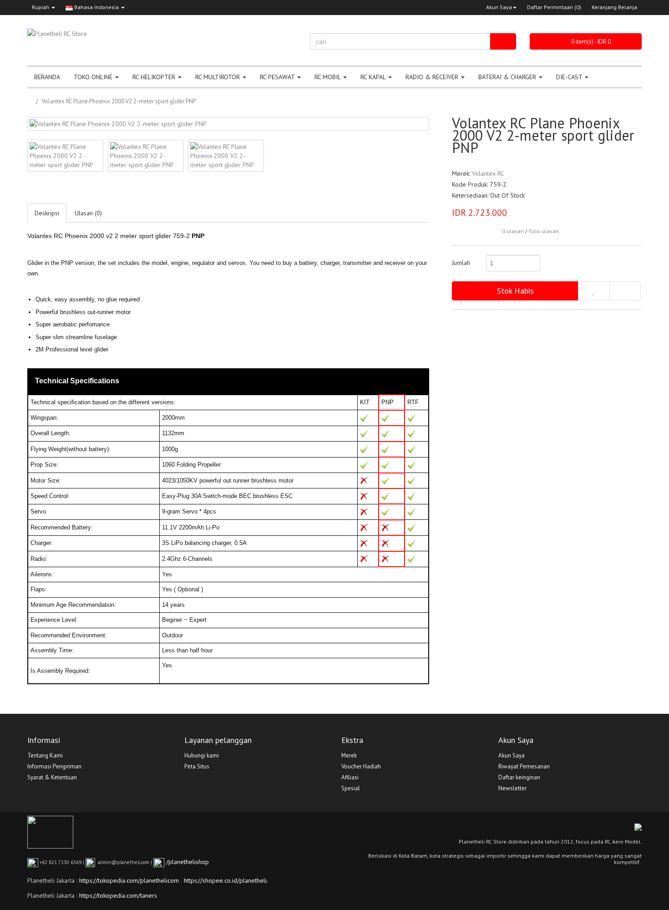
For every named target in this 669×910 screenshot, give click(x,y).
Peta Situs (196, 766)
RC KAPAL (373, 77)
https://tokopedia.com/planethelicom (129, 880)
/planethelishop (186, 862)
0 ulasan (513, 231)
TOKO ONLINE (94, 77)
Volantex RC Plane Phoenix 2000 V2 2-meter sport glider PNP (119, 101)
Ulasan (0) (88, 213)
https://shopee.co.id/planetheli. (226, 880)
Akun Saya (499, 7)
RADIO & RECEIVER (432, 77)
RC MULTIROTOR (218, 77)
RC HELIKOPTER (154, 77)
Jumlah (461, 263)
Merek (349, 755)
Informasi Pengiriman (54, 766)
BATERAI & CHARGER (508, 77)
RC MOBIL (328, 77)
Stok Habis (515, 290)
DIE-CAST (570, 77)
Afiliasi (350, 777)
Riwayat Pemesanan (524, 766)
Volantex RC (488, 173)
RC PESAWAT (278, 77)
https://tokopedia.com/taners (118, 895)
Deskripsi (47, 213)
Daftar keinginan (519, 777)
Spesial (350, 788)
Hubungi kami (201, 755)
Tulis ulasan (543, 231)
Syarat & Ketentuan (52, 777)
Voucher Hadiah (361, 766)
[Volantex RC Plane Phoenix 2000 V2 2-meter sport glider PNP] (228, 124)
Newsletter (512, 788)
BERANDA (47, 77)
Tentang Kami (45, 755)
